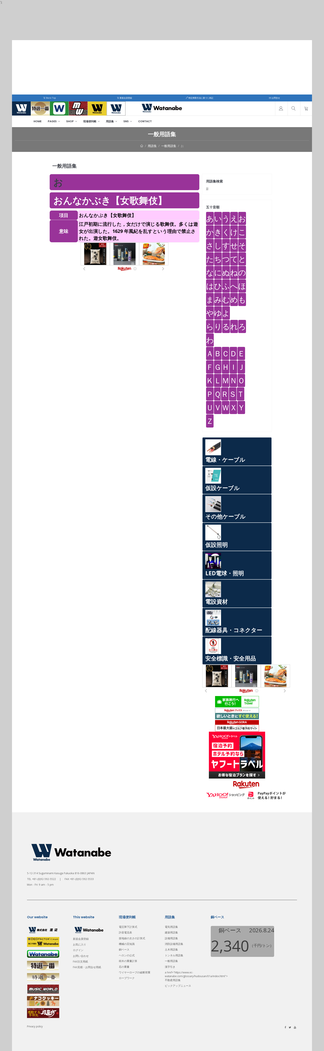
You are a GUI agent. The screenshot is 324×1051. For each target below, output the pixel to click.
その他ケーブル (225, 516)
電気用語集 (171, 927)
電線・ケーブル (225, 459)
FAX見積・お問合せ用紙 (87, 967)
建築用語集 (171, 932)
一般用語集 (168, 146)
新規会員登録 (125, 97)
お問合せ (275, 97)
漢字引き (170, 966)
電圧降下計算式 (128, 927)
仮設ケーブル (222, 488)
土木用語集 (171, 949)
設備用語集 (171, 938)
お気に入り (79, 944)
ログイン (78, 950)
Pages (52, 121)
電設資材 (216, 601)
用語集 (110, 121)
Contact (145, 121)
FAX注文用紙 (80, 961)
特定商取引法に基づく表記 (200, 97)
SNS (126, 121)
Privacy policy (35, 1026)
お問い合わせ (81, 956)
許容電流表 (125, 932)
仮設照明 (216, 544)
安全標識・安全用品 (230, 658)
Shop (70, 121)
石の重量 (124, 966)
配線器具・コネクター (233, 630)
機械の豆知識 (127, 944)
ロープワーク (127, 978)
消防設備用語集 (174, 944)
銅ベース (124, 949)
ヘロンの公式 (127, 955)
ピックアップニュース (178, 985)
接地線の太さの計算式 (132, 938)
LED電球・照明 (224, 573)
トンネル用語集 (174, 955)
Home (37, 121)
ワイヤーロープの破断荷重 (134, 972)
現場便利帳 (90, 121)
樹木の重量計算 (128, 961)
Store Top (50, 97)
